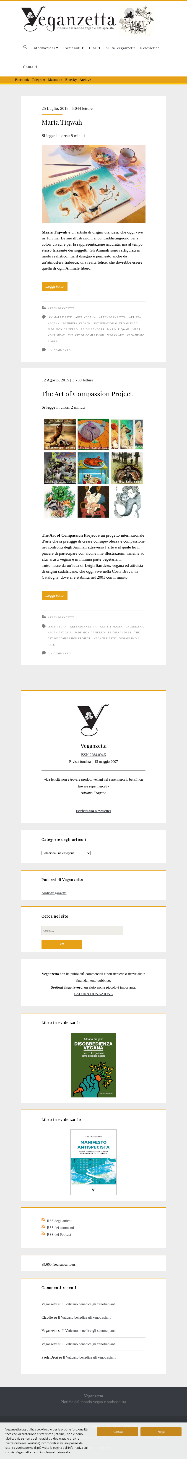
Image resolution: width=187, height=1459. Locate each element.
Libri (93, 48)
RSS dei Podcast (59, 1234)
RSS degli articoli (59, 1221)
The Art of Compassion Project (87, 393)
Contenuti (72, 48)
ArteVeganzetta (61, 308)
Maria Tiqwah (62, 122)
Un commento (60, 350)
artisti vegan (111, 626)
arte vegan (57, 626)
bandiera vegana (77, 323)
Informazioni (43, 48)
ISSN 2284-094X (93, 755)
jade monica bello (63, 329)
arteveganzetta (112, 317)
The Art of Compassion (86, 335)
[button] (25, 48)
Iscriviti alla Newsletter (93, 811)
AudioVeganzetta (54, 893)
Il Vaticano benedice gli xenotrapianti (89, 1304)
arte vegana (85, 317)
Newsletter (149, 48)
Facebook (22, 79)
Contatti (30, 67)
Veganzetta (49, 1304)
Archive (85, 79)
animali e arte (60, 317)
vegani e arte (105, 638)
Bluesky (71, 79)
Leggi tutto (56, 287)
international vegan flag (116, 323)
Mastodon (55, 79)
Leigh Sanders (92, 329)
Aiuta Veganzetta (120, 48)
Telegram (38, 79)
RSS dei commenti (60, 1228)
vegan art (115, 335)
